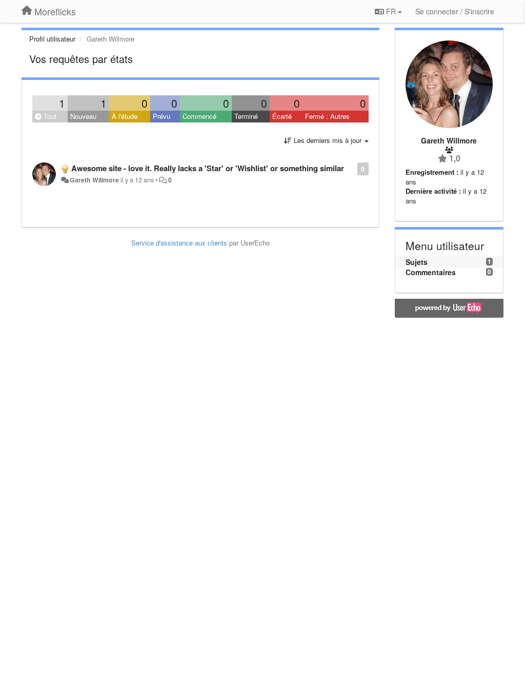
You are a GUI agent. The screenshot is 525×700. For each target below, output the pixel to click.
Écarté (282, 116)
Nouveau (83, 116)
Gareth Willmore (94, 179)
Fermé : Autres (327, 116)
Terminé (246, 116)
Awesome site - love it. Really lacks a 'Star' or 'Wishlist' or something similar (207, 168)
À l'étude (124, 116)
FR (391, 11)
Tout (49, 116)
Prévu (161, 116)
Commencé (199, 116)
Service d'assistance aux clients (179, 243)
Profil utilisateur (52, 39)
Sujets (417, 262)
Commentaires (431, 272)
